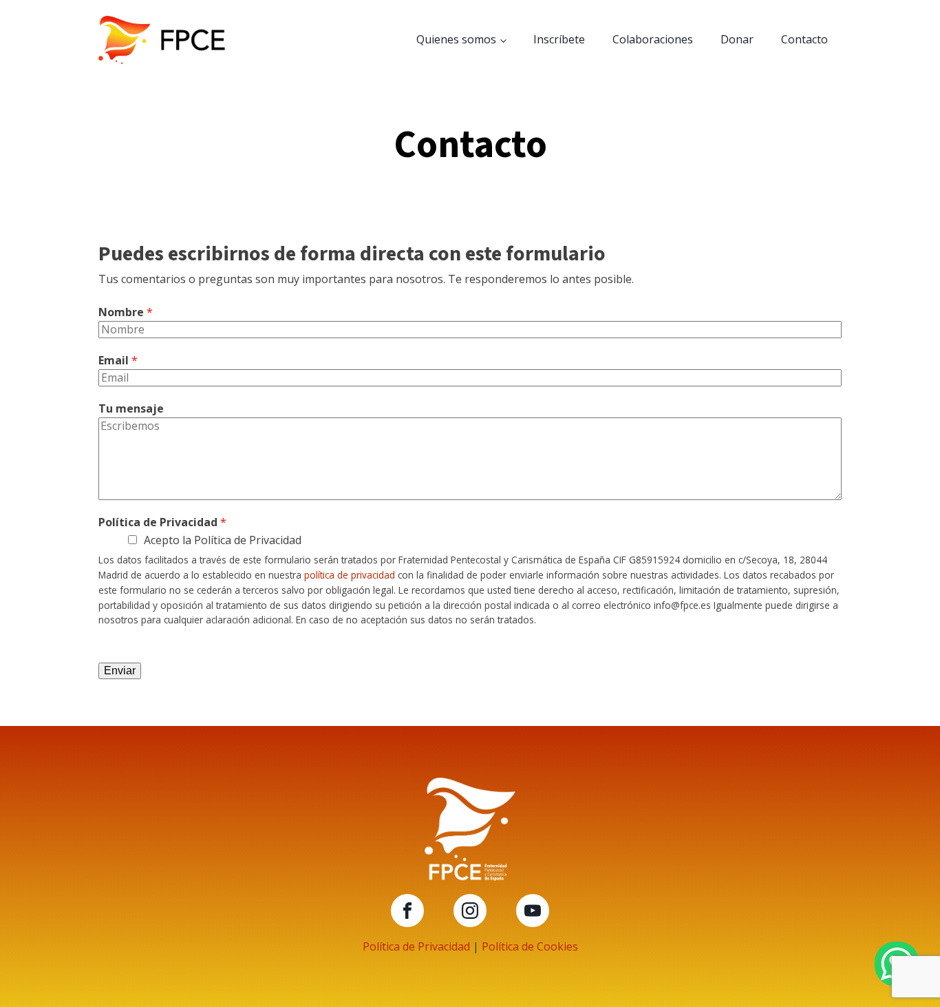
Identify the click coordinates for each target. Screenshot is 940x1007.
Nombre (125, 312)
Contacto (804, 39)
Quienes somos (456, 39)
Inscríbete (559, 39)
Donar (737, 39)
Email (118, 360)
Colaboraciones (652, 39)
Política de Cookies (530, 946)
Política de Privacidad (162, 522)
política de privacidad (349, 574)
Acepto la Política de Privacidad (222, 540)
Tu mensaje (131, 408)
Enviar (120, 670)
